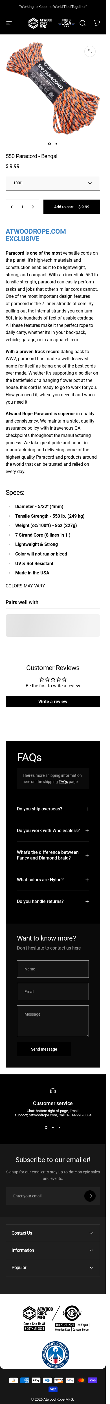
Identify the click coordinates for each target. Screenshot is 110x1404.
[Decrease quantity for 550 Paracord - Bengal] (12, 207)
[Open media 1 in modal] (90, 51)
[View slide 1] (46, 1127)
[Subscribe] (90, 1196)
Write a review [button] (52, 701)
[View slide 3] (59, 1127)
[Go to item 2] (56, 143)
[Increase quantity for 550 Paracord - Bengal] (33, 207)
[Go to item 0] (49, 143)
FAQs (63, 781)
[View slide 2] (53, 1127)
